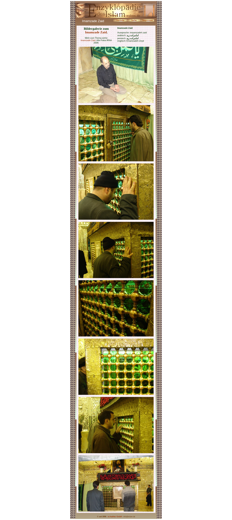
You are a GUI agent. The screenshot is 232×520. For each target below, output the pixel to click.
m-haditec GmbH (115, 517)
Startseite (120, 20)
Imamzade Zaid (96, 32)
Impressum (147, 20)
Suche (134, 20)
